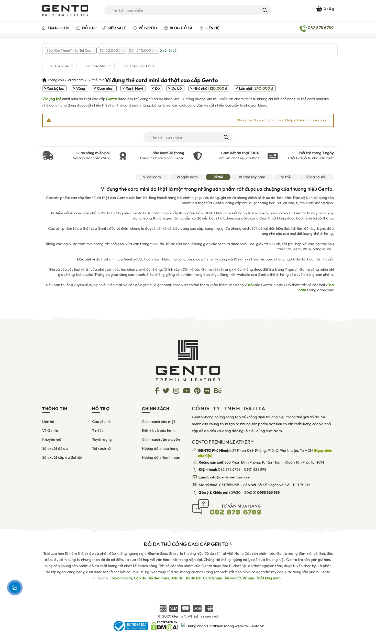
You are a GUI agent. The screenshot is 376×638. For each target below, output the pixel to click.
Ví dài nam (152, 177)
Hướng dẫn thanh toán (161, 457)
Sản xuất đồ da (55, 448)
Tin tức (97, 430)
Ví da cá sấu (316, 177)
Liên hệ (211, 27)
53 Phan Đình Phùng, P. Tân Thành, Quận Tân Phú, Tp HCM (261, 462)
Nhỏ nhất (210, 88)
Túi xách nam (121, 578)
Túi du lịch (193, 578)
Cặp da (140, 578)
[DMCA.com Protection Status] (165, 626)
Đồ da (87, 27)
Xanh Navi (134, 88)
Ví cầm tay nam (252, 177)
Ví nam (248, 578)
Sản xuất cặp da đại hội (62, 457)
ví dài (249, 285)
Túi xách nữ (101, 448)
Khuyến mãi (52, 439)
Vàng (80, 88)
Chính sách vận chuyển (161, 439)
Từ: (109, 50)
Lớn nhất (256, 88)
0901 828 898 (255, 469)
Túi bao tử (232, 578)
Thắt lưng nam (268, 578)
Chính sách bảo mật (158, 421)
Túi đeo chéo (158, 578)
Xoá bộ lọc (55, 88)
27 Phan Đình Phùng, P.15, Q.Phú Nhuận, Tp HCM (265, 453)
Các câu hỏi (101, 421)
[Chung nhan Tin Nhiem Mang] (222, 626)
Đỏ (157, 88)
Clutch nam (212, 578)
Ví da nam (76, 79)
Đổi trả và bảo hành (158, 430)
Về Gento (147, 27)
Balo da (177, 578)
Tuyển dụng (102, 439)
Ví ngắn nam (187, 177)
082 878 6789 (229, 469)
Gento (111, 99)
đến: (141, 50)
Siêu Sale (116, 27)
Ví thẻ (218, 177)
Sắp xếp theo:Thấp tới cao (69, 50)
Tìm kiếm (265, 10)
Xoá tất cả (168, 50)
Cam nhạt (105, 88)
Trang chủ (58, 27)
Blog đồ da (181, 27)
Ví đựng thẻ (51, 99)
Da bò (176, 88)
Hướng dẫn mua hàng (160, 448)
